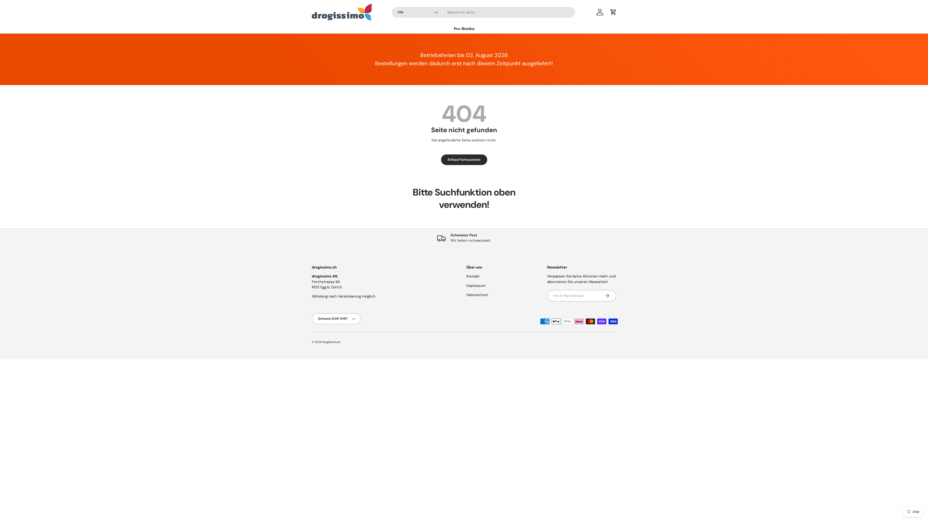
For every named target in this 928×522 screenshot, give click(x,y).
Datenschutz (477, 294)
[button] (613, 12)
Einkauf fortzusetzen (464, 160)
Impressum (476, 285)
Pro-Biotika (464, 28)
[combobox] (483, 12)
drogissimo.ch (331, 342)
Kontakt (473, 276)
